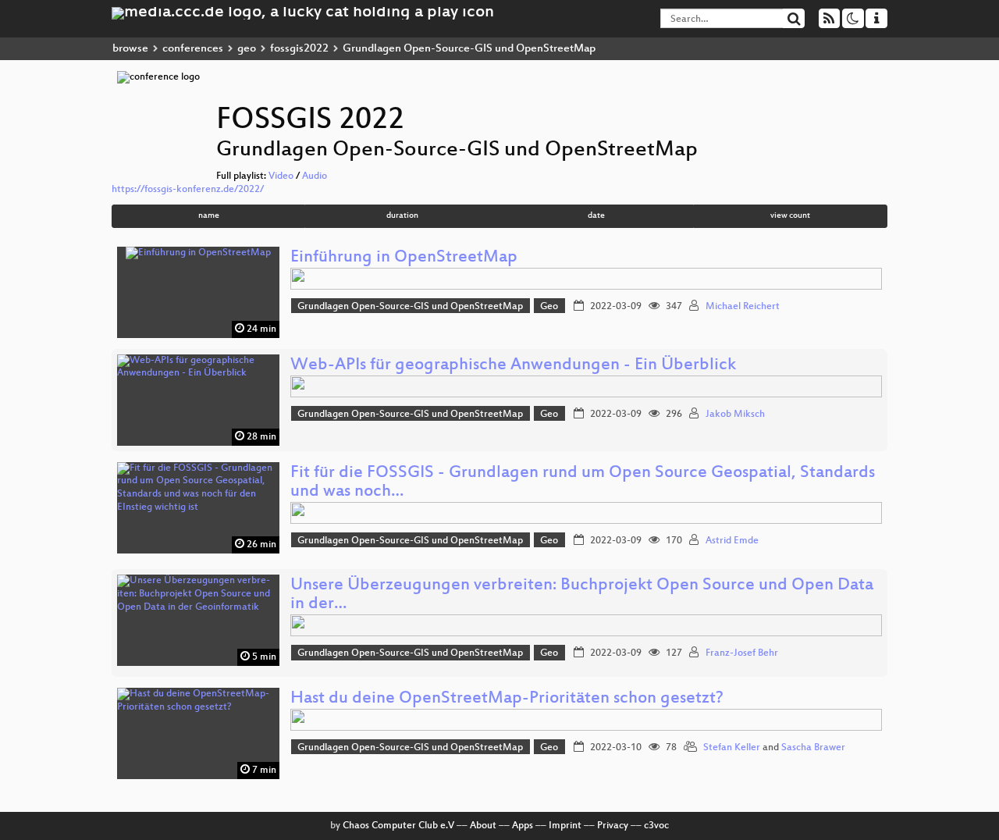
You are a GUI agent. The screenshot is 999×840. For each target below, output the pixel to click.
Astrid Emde (732, 541)
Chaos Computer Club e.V (398, 825)
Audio (314, 176)
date (596, 216)
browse (130, 48)
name (208, 216)
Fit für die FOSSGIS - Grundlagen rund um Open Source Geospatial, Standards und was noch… (582, 483)
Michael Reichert (743, 306)
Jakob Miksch (735, 414)
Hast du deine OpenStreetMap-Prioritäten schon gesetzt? (506, 699)
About (483, 825)
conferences (192, 48)
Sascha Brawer (813, 747)
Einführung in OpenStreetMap (403, 258)
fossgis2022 (299, 48)
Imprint (565, 825)
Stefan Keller (731, 747)
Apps (522, 825)
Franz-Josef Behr (742, 653)
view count (790, 216)
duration (402, 216)
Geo (549, 306)
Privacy (612, 825)
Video (280, 176)
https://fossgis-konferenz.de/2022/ (188, 189)
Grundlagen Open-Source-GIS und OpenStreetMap (410, 306)
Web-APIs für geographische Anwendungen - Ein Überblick (513, 366)
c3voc (656, 825)
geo (246, 48)
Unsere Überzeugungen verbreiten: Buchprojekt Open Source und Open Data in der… (581, 595)
